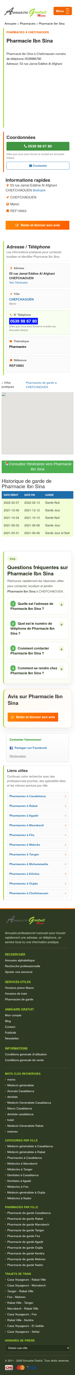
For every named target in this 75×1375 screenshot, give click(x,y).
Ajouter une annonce (18, 972)
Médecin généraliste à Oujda (26, 1192)
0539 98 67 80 (39, 146)
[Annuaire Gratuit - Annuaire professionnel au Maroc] (37, 920)
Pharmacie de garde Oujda (25, 1247)
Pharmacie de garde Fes (23, 1236)
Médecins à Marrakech (22, 1163)
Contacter (39, 165)
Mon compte (13, 1015)
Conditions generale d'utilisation (26, 1054)
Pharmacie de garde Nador (25, 1265)
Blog (8, 1021)
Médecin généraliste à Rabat (26, 1152)
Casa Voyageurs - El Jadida (25, 1326)
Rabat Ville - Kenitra (20, 1320)
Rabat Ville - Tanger (20, 1302)
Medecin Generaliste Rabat (25, 1125)
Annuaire (10, 23)
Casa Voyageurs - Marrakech (26, 1285)
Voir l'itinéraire (18, 282)
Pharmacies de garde (19, 999)
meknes (12, 1131)
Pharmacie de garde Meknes (26, 1259)
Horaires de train (16, 993)
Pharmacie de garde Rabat (25, 1218)
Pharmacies (27, 23)
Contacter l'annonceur (25, 739)
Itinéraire (39, 190)
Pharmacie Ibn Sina (52, 23)
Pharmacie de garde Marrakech (28, 1224)
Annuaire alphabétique (20, 960)
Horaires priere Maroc (19, 987)
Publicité (10, 1032)
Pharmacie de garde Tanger (25, 1230)
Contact (10, 1026)
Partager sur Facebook (30, 747)
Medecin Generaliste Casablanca (29, 1102)
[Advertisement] (40, 94)
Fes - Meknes (16, 1297)
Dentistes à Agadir (19, 1181)
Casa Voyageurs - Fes (22, 1314)
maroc (11, 1079)
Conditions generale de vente (24, 1060)
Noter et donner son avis (40, 225)
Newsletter (12, 1038)
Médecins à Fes (17, 1186)
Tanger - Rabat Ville (20, 1291)
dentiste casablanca (20, 1114)
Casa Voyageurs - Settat (23, 1331)
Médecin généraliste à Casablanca (30, 1146)
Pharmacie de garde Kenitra (25, 1253)
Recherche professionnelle (22, 966)
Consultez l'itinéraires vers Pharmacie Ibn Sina (39, 466)
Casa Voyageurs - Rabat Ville (26, 1279)
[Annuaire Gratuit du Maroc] (37, 12)
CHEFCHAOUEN (21, 299)
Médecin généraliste (20, 1085)
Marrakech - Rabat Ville (22, 1308)
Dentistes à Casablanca (23, 1175)
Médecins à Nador (19, 1198)
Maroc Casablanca (19, 1108)
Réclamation (18, 756)
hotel (10, 1120)
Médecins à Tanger (19, 1169)
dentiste (12, 1096)
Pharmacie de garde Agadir (25, 1241)
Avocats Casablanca (20, 1091)
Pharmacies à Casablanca (24, 1157)
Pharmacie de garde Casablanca (29, 1213)
